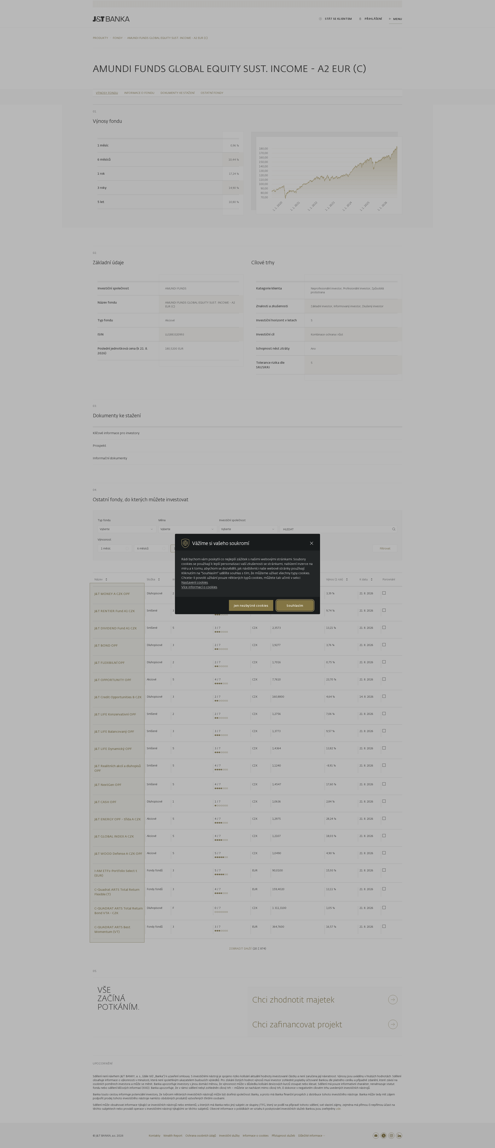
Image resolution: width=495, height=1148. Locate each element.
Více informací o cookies (199, 587)
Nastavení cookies (194, 582)
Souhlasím (295, 605)
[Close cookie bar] (312, 543)
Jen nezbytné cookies (251, 605)
